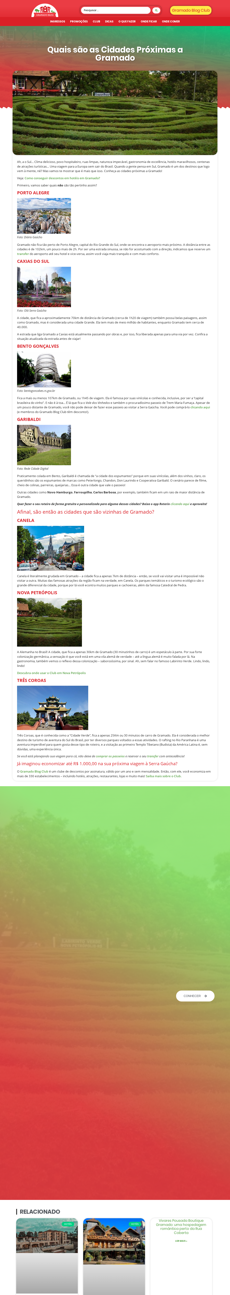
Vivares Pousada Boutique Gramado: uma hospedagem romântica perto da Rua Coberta (181, 1226)
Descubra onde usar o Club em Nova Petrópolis (51, 673)
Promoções (79, 21)
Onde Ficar (149, 21)
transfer (23, 254)
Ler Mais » (181, 1240)
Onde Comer (171, 21)
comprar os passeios (110, 756)
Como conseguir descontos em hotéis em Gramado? (62, 178)
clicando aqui (200, 407)
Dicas (109, 21)
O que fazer (127, 21)
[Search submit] (156, 10)
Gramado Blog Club (34, 771)
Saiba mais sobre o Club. (164, 776)
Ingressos (57, 21)
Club (96, 21)
